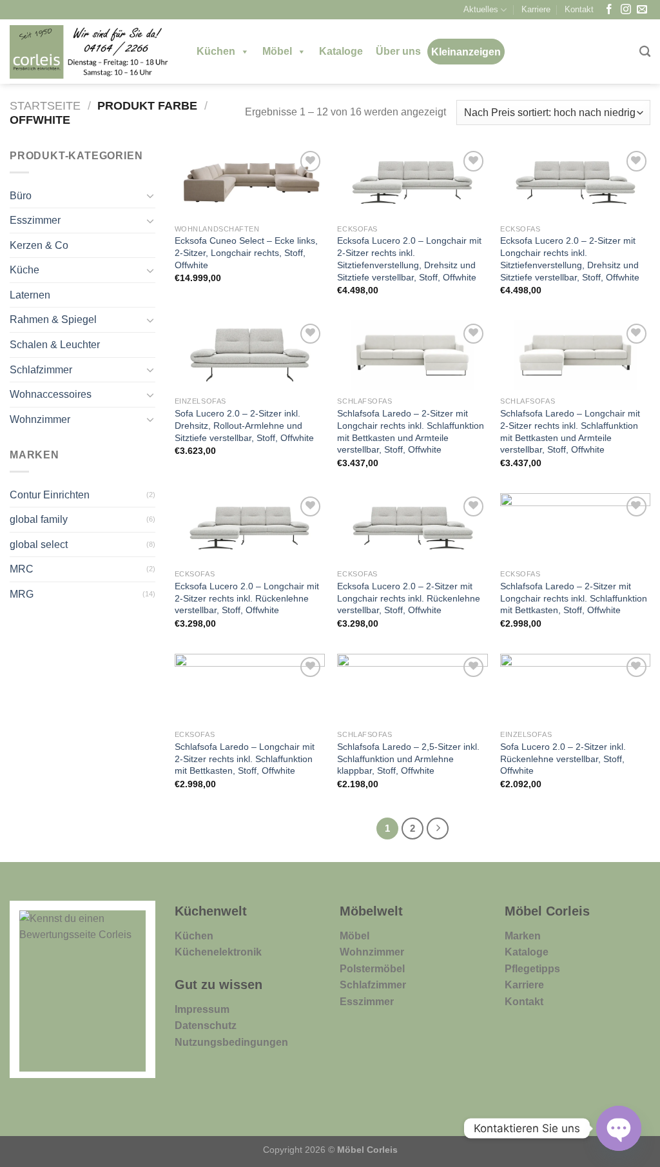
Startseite (45, 105)
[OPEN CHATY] (618, 1128)
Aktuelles (480, 9)
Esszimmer (35, 220)
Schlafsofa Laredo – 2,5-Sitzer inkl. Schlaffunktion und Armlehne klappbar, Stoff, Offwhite (408, 758)
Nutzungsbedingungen (231, 1042)
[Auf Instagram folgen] (626, 10)
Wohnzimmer (40, 419)
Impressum (202, 1009)
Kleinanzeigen (466, 51)
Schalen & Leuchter (55, 344)
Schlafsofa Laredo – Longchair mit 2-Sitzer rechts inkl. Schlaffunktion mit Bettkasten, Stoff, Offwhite (245, 758)
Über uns (398, 51)
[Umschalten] (150, 195)
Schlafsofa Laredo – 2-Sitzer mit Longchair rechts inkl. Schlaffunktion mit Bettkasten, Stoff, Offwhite (573, 598)
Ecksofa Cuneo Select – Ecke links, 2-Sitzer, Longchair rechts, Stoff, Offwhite (246, 252)
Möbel (277, 51)
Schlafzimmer (41, 369)
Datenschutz (206, 1025)
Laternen (30, 294)
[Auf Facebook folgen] (609, 10)
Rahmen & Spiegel (53, 319)
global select (39, 544)
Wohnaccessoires (51, 394)
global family (39, 519)
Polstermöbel (372, 968)
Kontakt (579, 9)
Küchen (216, 51)
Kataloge (341, 51)
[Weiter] (438, 828)
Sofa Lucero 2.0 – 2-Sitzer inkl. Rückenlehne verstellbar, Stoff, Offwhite (563, 758)
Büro (21, 195)
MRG (22, 594)
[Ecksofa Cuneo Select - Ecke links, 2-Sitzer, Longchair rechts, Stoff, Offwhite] (250, 182)
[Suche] (644, 52)
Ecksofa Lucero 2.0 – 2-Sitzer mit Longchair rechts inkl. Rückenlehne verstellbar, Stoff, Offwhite (408, 598)
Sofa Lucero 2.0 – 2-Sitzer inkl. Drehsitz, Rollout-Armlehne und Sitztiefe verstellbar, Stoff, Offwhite (244, 425)
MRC (22, 569)
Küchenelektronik (218, 951)
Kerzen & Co (39, 245)
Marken (523, 935)
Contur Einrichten (50, 494)
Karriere (535, 9)
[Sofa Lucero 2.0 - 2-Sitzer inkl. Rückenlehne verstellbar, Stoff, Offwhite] (575, 688)
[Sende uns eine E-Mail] (642, 10)
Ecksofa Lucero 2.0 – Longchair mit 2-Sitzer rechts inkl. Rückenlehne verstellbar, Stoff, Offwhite (247, 598)
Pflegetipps (532, 968)
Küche (24, 269)
